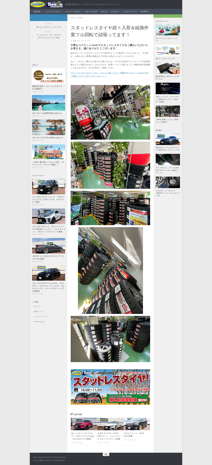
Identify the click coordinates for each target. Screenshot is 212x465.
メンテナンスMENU (52, 12)
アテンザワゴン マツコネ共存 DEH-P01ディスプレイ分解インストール (167, 170)
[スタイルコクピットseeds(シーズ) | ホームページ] (46, 4)
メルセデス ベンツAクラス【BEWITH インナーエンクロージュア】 (168, 193)
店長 (74, 41)
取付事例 (144, 12)
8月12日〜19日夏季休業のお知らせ (47, 113)
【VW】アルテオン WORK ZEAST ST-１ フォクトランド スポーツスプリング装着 (109, 436)
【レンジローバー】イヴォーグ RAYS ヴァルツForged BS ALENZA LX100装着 (82, 436)
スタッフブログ (91, 12)
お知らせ (104, 12)
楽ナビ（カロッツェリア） (166, 59)
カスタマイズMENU (72, 12)
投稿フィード (39, 311)
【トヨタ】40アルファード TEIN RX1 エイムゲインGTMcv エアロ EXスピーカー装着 (48, 199)
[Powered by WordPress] (41, 460)
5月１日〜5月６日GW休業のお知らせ (47, 138)
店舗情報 (36, 12)
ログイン (37, 306)
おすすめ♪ (115, 12)
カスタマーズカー (130, 12)
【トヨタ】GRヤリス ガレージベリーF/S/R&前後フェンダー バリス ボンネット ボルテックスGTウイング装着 (48, 229)
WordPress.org (39, 322)
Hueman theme (60, 460)
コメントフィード (40, 317)
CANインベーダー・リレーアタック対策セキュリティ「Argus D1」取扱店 (167, 99)
